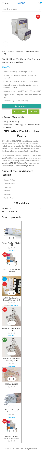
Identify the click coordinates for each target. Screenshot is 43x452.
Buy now (33, 111)
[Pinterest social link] (13, 121)
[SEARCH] (38, 9)
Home (4, 52)
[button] (10, 238)
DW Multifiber (21, 203)
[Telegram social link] (18, 121)
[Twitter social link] (10, 121)
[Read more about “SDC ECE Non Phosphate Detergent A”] (10, 264)
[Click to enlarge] (5, 44)
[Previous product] (3, 54)
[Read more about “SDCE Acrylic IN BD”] (10, 379)
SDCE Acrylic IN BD (11, 384)
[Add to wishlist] (13, 238)
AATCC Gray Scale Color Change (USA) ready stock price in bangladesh (11, 300)
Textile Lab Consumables (15, 52)
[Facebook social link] (8, 121)
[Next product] (7, 54)
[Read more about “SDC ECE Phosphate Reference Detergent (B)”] (10, 431)
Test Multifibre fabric (31, 52)
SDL (11, 163)
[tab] (7, 125)
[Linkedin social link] (16, 121)
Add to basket (19, 111)
